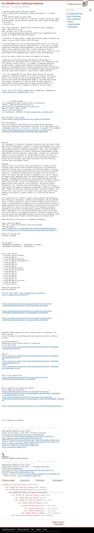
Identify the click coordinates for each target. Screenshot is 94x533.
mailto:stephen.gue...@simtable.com (15, 92)
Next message (57, 480)
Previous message (8, 480)
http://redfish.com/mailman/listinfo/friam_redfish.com (33, 436)
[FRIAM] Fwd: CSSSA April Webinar (15, 485)
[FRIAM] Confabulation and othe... (34, 505)
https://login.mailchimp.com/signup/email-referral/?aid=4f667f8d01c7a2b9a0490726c (32, 406)
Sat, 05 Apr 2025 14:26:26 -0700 (20, 7)
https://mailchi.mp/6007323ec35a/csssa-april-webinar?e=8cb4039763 (26, 119)
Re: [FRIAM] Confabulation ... (36, 508)
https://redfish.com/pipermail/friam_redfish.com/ (41, 442)
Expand (70, 21)
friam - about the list (74, 19)
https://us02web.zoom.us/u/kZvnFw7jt (32, 293)
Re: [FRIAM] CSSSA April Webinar (27, 498)
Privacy (45, 529)
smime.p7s (5, 456)
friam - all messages (74, 16)
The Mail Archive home (75, 13)
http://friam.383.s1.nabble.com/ (27, 445)
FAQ (32, 529)
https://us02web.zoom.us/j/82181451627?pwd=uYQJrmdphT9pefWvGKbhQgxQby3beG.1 (29, 228)
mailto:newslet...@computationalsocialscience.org (20, 106)
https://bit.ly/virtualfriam (12, 434)
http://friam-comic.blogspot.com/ (22, 440)
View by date (40, 480)
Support (38, 529)
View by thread (24, 480)
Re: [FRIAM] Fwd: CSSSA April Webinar (20, 487)
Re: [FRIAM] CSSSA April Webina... (34, 513)
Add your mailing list (23, 529)
